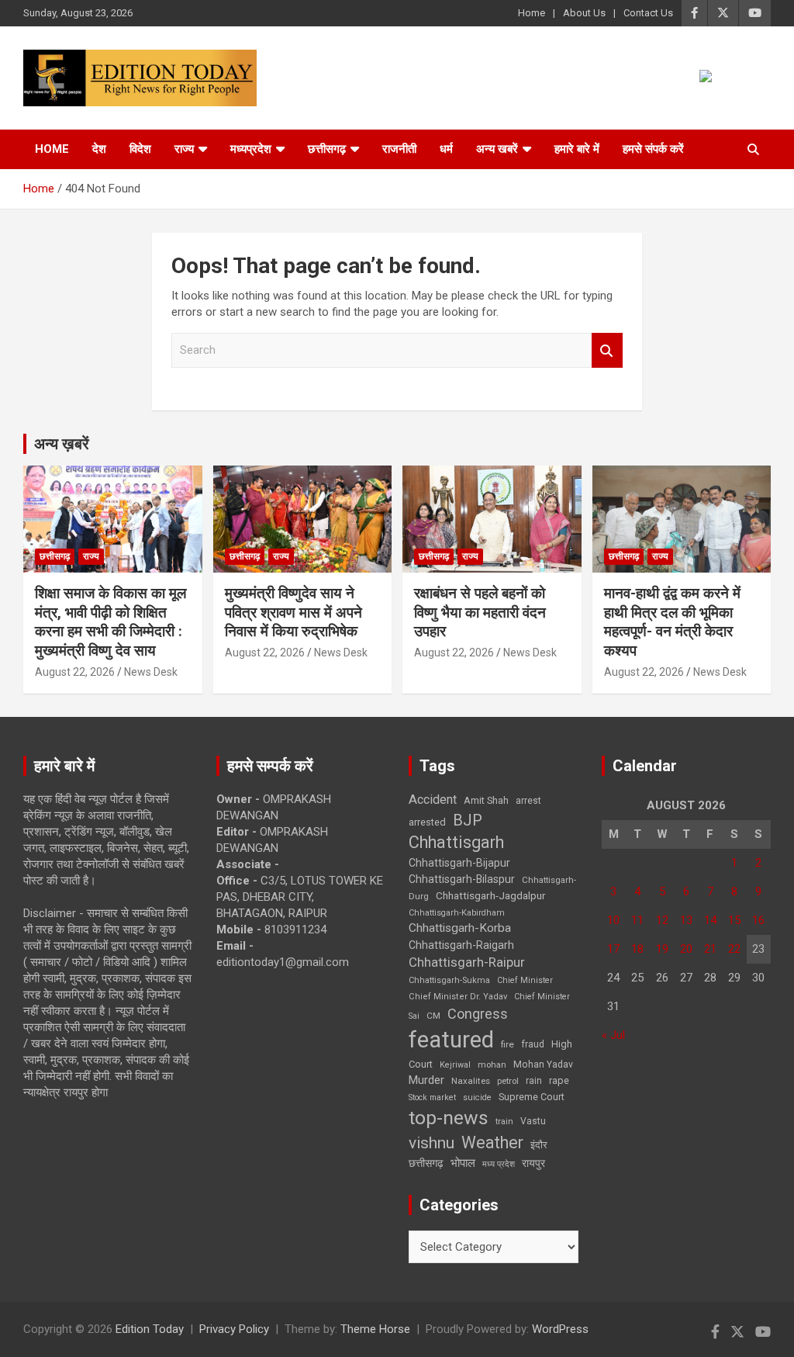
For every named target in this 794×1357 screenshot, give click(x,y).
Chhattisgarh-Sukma (449, 980)
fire (507, 1044)
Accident (433, 799)
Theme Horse (375, 1329)
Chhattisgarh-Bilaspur (462, 879)
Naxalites (470, 1080)
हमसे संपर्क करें (653, 149)
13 (686, 920)
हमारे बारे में (576, 149)
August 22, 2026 (75, 672)
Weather (492, 1142)
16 (758, 920)
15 (734, 920)
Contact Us (648, 13)
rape (559, 1080)
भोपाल (463, 1163)
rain (534, 1080)
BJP (467, 820)
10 (613, 920)
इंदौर (538, 1145)
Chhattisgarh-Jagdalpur (491, 895)
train (504, 1121)
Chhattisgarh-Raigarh (461, 945)
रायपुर (533, 1163)
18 (637, 949)
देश (99, 149)
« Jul (613, 1035)
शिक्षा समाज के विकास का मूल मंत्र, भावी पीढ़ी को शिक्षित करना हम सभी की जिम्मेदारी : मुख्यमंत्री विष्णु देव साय (110, 621)
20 (686, 949)
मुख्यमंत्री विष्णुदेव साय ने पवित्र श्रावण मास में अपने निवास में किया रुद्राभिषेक (293, 612)
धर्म (446, 149)
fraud (532, 1044)
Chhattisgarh (456, 842)
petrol (508, 1081)
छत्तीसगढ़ (426, 1163)
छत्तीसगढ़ (327, 149)
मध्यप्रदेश (250, 149)
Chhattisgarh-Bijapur (459, 863)
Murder (426, 1080)
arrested (427, 822)
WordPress (560, 1329)
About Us (584, 13)
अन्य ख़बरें (61, 443)
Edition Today (150, 1329)
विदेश (140, 149)
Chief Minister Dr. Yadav (458, 997)
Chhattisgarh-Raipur (467, 962)
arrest (528, 800)
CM (433, 1015)
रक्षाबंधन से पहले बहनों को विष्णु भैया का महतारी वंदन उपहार (480, 612)
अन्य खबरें (497, 149)
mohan (492, 1065)
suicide (477, 1097)
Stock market (432, 1097)
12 (662, 920)
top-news (448, 1117)
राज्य (184, 149)
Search (607, 350)
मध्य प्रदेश (498, 1164)
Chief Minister (525, 980)
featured (451, 1039)
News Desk (151, 672)
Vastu (533, 1121)
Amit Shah (486, 800)
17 (613, 949)
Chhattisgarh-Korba (460, 928)
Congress (477, 1014)
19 (662, 949)
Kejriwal (455, 1065)
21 (710, 949)
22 (734, 949)
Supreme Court (531, 1097)
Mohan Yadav (543, 1064)
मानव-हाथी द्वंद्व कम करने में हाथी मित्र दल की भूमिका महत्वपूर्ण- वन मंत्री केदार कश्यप (672, 621)
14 (710, 920)
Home (531, 13)
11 (637, 920)
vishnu (431, 1143)
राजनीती (399, 149)
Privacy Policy (234, 1329)
